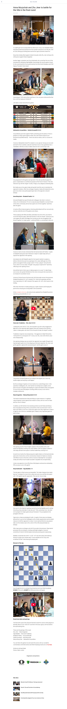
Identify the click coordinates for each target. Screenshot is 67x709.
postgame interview (21, 292)
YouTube (49, 644)
